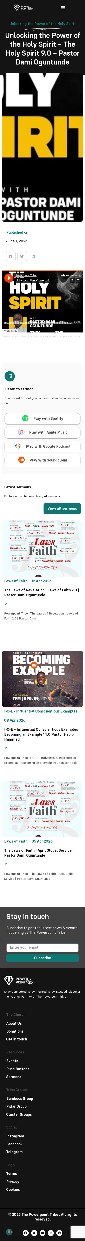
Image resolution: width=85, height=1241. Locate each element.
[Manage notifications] (9, 1232)
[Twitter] (34, 1233)
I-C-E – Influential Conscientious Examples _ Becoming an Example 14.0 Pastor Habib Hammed (42, 734)
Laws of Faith (15, 581)
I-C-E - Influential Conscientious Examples (40, 711)
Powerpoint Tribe (10, 336)
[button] (63, 7)
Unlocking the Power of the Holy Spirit (42, 24)
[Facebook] (26, 1233)
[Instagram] (51, 1233)
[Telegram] (59, 1233)
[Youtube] (43, 1233)
